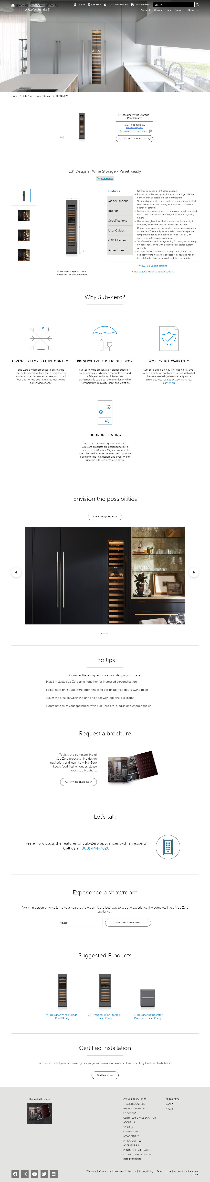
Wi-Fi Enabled (107, 178)
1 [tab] (101, 633)
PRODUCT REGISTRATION (137, 1150)
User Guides (116, 230)
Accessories (116, 250)
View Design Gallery (105, 516)
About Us (193, 10)
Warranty (91, 1171)
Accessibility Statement (186, 1171)
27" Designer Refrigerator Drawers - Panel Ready (148, 1016)
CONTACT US (130, 1131)
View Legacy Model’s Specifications (153, 271)
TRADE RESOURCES (134, 1104)
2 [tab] (104, 633)
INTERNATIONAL (132, 1159)
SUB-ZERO (172, 1099)
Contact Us (105, 1171)
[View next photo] (193, 573)
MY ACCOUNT (131, 1136)
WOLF (169, 1104)
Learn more (169, 382)
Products (145, 10)
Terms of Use (164, 1171)
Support (179, 10)
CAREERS (128, 1127)
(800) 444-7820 (94, 848)
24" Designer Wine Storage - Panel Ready (62, 1016)
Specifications (117, 220)
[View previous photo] (16, 573)
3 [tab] (107, 633)
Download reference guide (133, 131)
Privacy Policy (146, 1171)
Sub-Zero (27, 96)
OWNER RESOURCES (134, 1099)
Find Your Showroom (128, 922)
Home (14, 96)
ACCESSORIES (131, 1145)
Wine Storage (44, 96)
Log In (81, 4)
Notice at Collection (125, 1171)
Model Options (118, 201)
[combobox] (173, 4)
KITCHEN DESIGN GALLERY (138, 1154)
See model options (134, 127)
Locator (96, 4)
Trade (168, 10)
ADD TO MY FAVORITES (132, 138)
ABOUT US (129, 1122)
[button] (197, 4)
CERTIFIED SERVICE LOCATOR (139, 1117)
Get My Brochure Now (78, 781)
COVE (169, 1109)
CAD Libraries (117, 240)
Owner (158, 10)
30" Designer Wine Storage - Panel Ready (105, 1016)
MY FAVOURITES (132, 1140)
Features (114, 191)
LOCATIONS (129, 1113)
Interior (113, 211)
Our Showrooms (118, 4)
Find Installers (105, 1075)
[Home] (13, 5)
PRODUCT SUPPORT (134, 1108)
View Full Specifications (153, 265)
